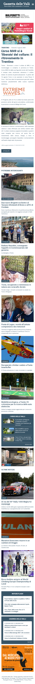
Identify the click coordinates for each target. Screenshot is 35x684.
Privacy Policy (27, 680)
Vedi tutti (29, 642)
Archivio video (28, 444)
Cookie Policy (17, 681)
